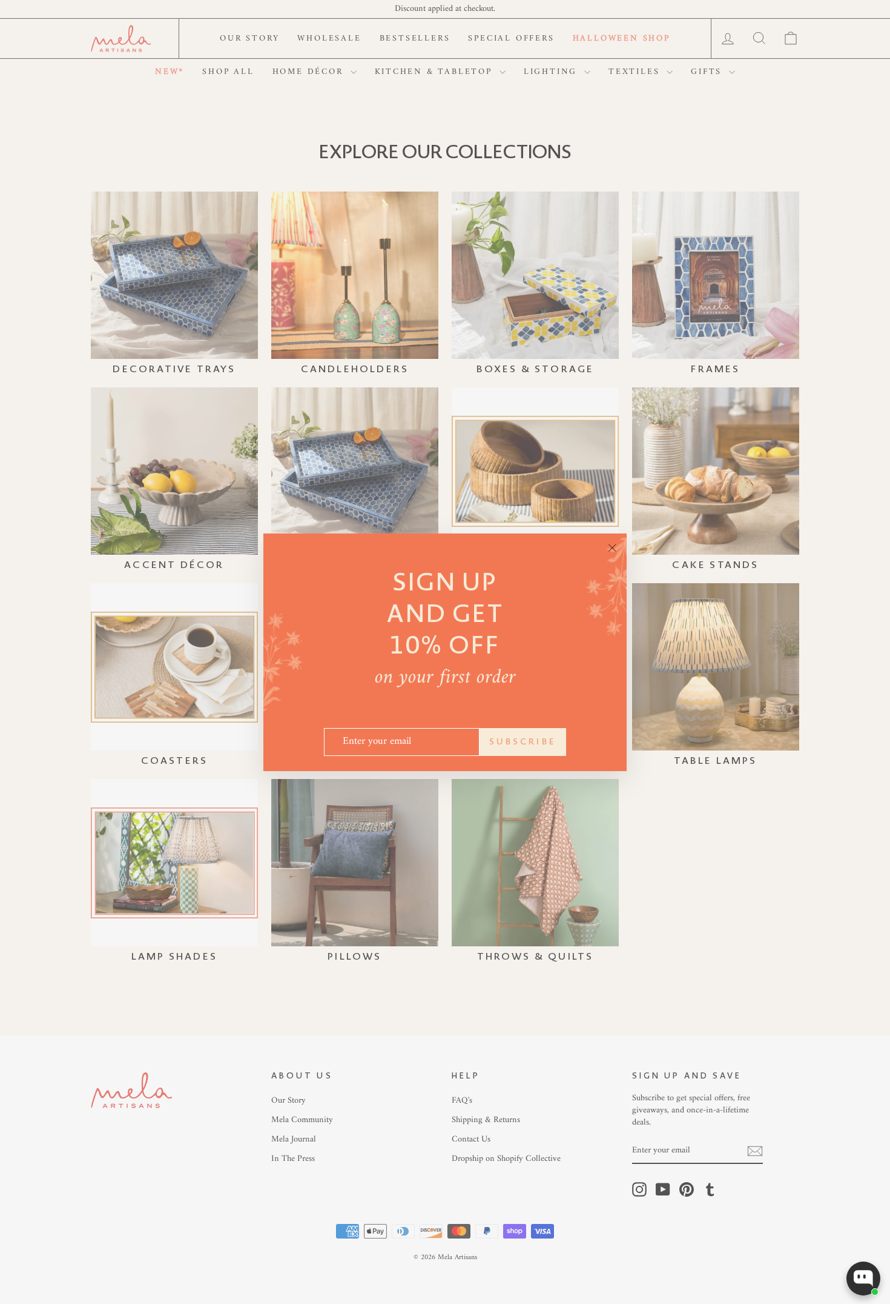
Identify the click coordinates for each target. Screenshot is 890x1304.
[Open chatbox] (863, 1279)
